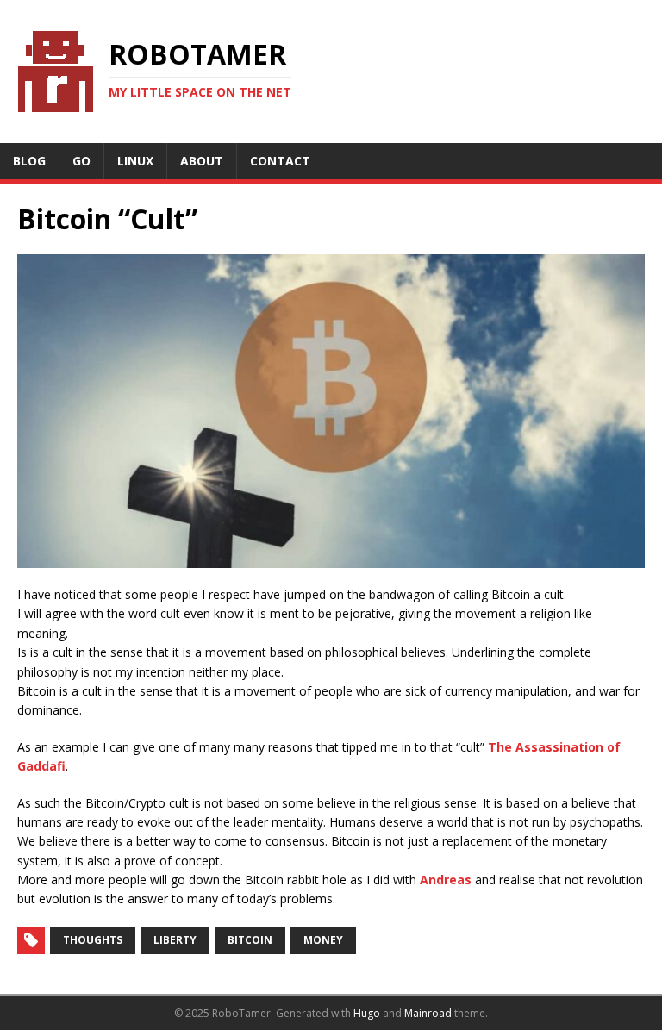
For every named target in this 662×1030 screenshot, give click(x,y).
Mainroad (428, 1013)
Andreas (446, 879)
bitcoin (250, 940)
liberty (175, 940)
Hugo (366, 1013)
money (323, 940)
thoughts (92, 940)
